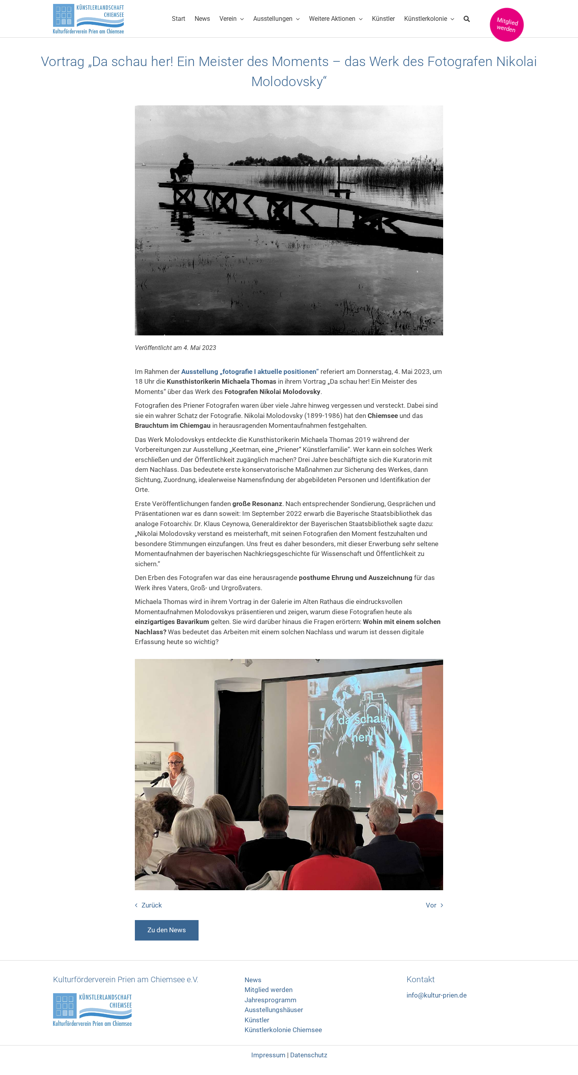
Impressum (268, 1055)
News (253, 980)
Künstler (257, 1020)
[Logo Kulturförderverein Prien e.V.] (92, 996)
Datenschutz (308, 1055)
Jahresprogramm (270, 1000)
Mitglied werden (269, 990)
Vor (431, 905)
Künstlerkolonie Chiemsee (283, 1030)
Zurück (152, 905)
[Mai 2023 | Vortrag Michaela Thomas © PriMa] (289, 662)
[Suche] (467, 19)
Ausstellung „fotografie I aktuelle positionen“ (249, 372)
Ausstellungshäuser (274, 1010)
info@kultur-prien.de (437, 995)
